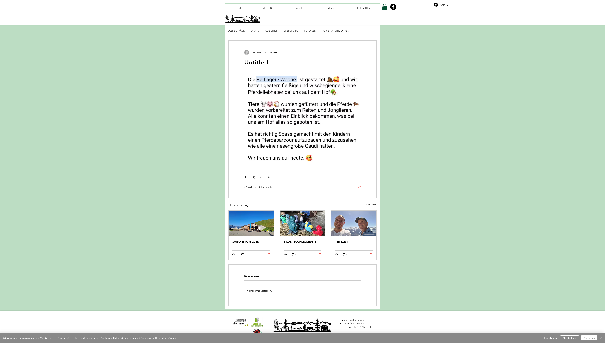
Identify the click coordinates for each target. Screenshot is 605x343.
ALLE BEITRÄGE (236, 30)
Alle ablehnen (569, 338)
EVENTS (255, 30)
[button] (384, 7)
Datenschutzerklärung (166, 338)
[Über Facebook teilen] (245, 177)
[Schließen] (601, 337)
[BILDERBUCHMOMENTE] (302, 223)
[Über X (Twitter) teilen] (253, 177)
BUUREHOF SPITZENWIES (335, 30)
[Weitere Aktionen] (359, 52)
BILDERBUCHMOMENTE (300, 241)
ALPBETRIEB (271, 30)
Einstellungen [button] (551, 338)
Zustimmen (589, 338)
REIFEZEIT (341, 241)
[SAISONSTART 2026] (251, 223)
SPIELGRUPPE (291, 30)
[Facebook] (393, 7)
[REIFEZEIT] (353, 223)
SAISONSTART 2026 (245, 241)
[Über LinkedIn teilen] (261, 177)
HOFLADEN (310, 30)
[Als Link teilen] (268, 177)
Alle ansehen (370, 204)
